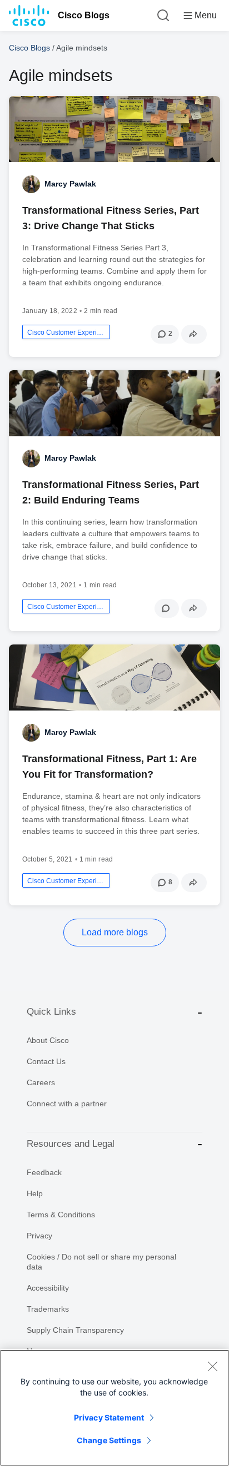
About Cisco (48, 1040)
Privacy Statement (109, 1417)
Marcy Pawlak (70, 183)
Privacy (39, 1235)
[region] (114, 1407)
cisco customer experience (66, 332)
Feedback (44, 1172)
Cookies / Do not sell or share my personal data (101, 1261)
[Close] (212, 1366)
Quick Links (51, 1011)
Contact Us (46, 1061)
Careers (41, 1082)
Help (35, 1193)
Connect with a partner (67, 1103)
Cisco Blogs (83, 15)
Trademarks (48, 1308)
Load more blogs (115, 932)
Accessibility (48, 1287)
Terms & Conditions (61, 1214)
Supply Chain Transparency (75, 1330)
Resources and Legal (70, 1143)
